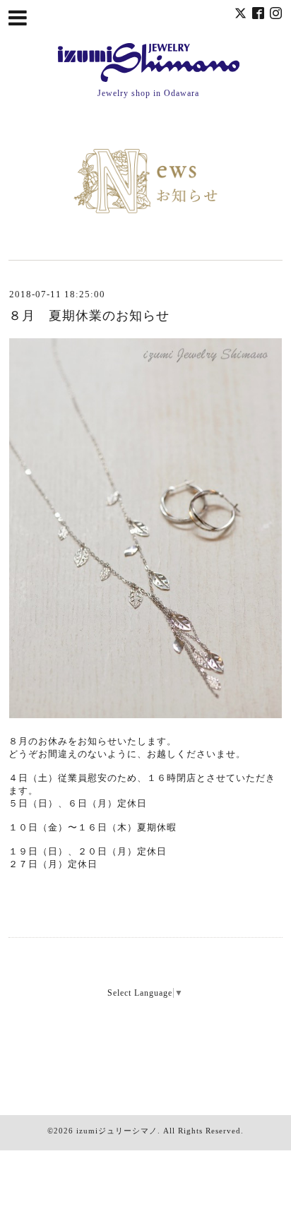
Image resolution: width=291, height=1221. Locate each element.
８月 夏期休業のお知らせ (89, 316)
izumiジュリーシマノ (117, 1130)
